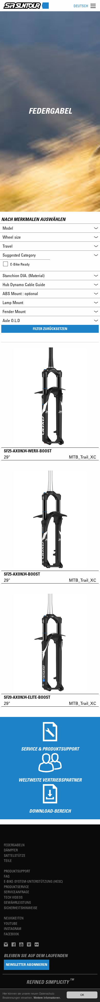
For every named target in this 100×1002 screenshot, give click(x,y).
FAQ (6, 876)
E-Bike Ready (19, 264)
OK (82, 995)
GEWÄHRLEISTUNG (17, 902)
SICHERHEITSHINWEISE (20, 908)
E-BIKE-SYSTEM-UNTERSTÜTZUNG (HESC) (33, 881)
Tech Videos (13, 897)
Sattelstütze (14, 855)
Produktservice (16, 886)
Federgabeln (14, 845)
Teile (8, 860)
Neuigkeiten (14, 918)
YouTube (10, 923)
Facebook (11, 934)
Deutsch (81, 6)
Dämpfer (11, 850)
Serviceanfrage (16, 892)
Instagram (12, 928)
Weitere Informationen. (47, 997)
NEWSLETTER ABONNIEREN (26, 964)
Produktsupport (17, 871)
